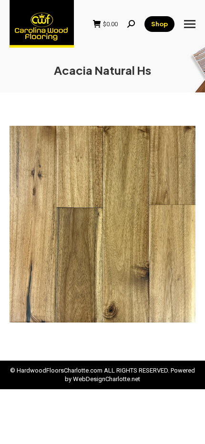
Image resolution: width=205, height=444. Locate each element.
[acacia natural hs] (102, 224)
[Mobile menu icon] (189, 24)
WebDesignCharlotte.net (106, 379)
